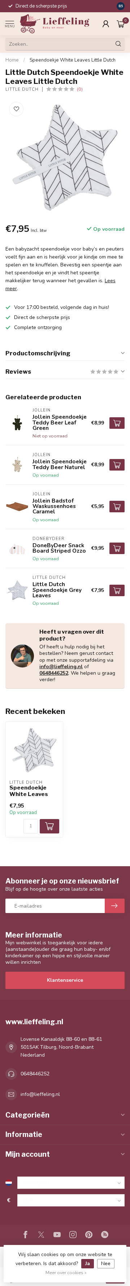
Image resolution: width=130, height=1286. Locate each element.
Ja (87, 1263)
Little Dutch (22, 89)
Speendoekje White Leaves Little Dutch (73, 60)
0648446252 (53, 673)
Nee (105, 1263)
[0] (121, 24)
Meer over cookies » (66, 1272)
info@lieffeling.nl (61, 666)
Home (12, 60)
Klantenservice (65, 980)
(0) (80, 89)
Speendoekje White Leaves (28, 790)
